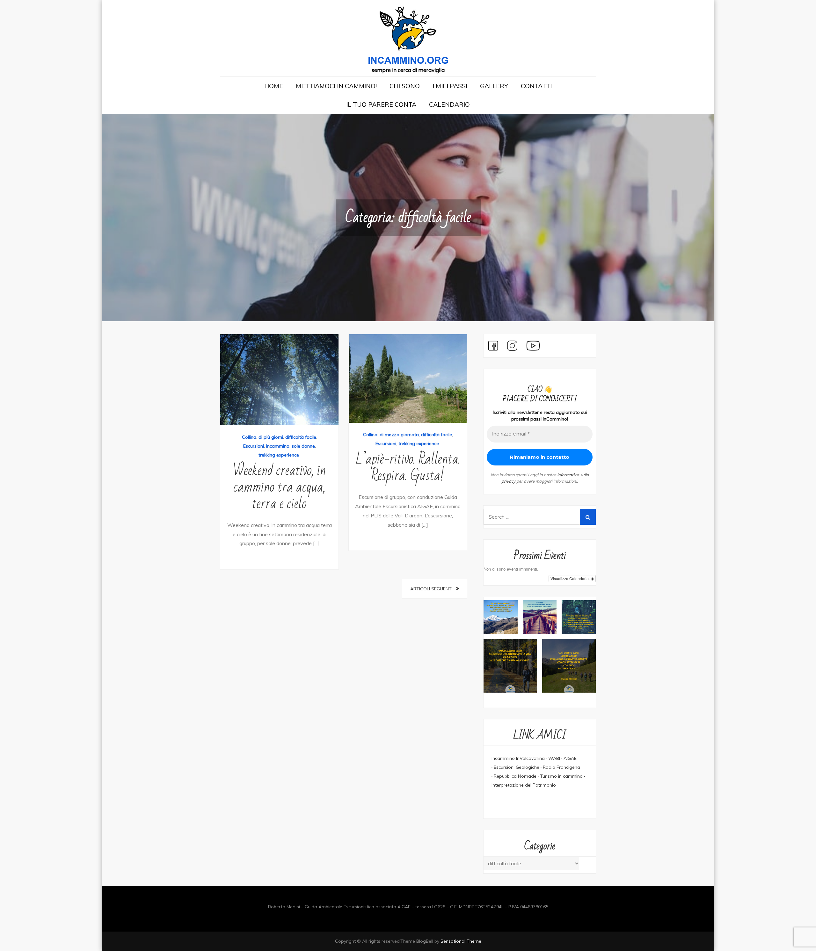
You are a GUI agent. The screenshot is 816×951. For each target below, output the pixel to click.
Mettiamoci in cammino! (336, 86)
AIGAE (570, 758)
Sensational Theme (461, 941)
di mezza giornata (399, 434)
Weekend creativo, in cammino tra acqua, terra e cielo (279, 487)
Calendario (449, 104)
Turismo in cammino (562, 776)
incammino (277, 446)
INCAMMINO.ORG (408, 60)
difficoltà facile (300, 437)
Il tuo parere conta (381, 104)
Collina (249, 437)
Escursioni (253, 446)
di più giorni (271, 437)
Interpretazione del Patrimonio (524, 785)
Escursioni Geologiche (516, 767)
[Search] (588, 517)
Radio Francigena (561, 767)
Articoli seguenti (431, 589)
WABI (554, 758)
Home (273, 86)
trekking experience (279, 455)
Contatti (536, 86)
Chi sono (405, 86)
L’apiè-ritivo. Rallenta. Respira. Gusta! (407, 467)
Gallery (494, 86)
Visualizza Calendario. (570, 578)
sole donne (303, 446)
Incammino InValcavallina (518, 758)
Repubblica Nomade (515, 776)
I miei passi (450, 86)
